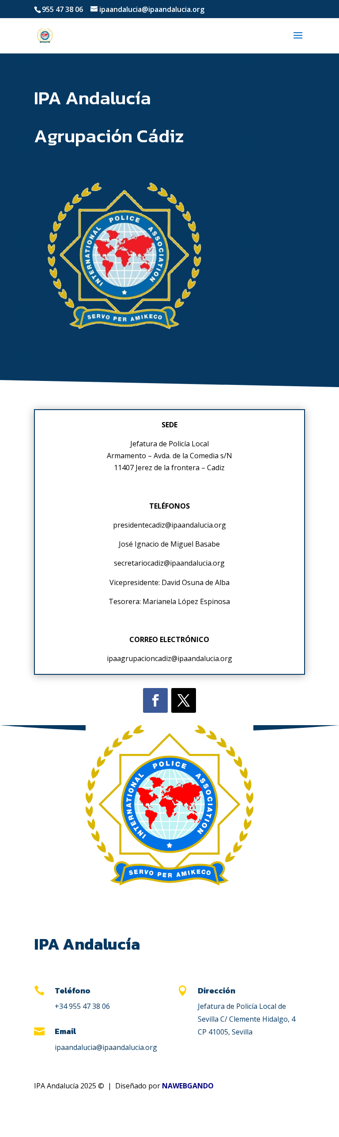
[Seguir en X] (183, 700)
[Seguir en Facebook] (155, 700)
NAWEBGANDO (188, 1086)
